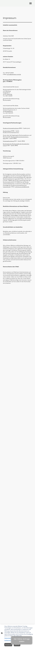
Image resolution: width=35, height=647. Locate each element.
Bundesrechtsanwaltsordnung (11, 128)
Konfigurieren (8, 640)
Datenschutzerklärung (10, 638)
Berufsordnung (7, 131)
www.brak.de (6, 187)
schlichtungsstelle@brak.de (22, 187)
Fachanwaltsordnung (8, 141)
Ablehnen (17, 644)
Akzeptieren (8, 644)
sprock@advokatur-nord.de (14, 74)
